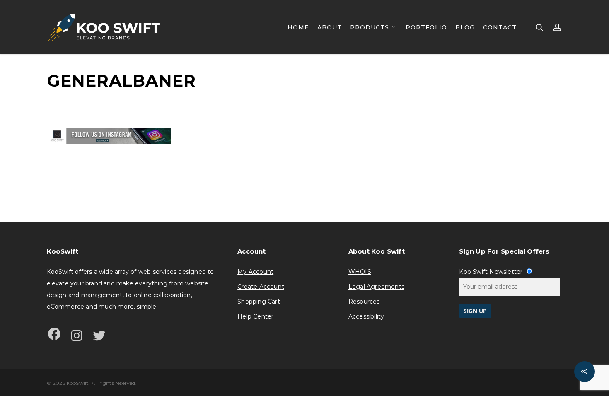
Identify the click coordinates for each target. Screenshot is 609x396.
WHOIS (359, 271)
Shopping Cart (258, 301)
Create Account (260, 286)
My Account (255, 271)
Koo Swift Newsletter (491, 271)
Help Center (255, 316)
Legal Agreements (376, 286)
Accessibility (366, 316)
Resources (364, 301)
